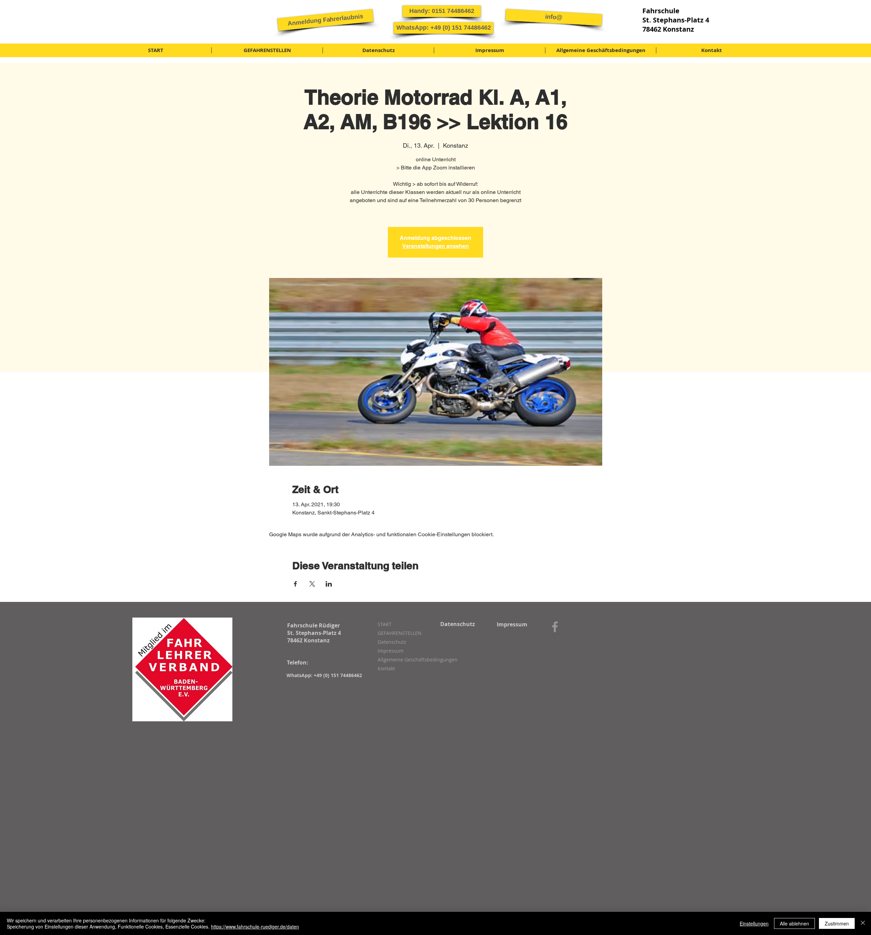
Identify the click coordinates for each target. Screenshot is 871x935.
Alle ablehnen (794, 923)
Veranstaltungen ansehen (435, 246)
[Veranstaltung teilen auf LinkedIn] (329, 584)
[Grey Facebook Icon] (555, 627)
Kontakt (386, 668)
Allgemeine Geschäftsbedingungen (414, 659)
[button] (325, 20)
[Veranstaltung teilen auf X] (312, 584)
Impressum (391, 650)
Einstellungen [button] (754, 923)
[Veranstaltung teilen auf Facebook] (295, 584)
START (385, 624)
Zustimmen (837, 923)
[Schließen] (863, 923)
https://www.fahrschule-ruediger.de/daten (255, 926)
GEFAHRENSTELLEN (400, 633)
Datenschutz (392, 642)
